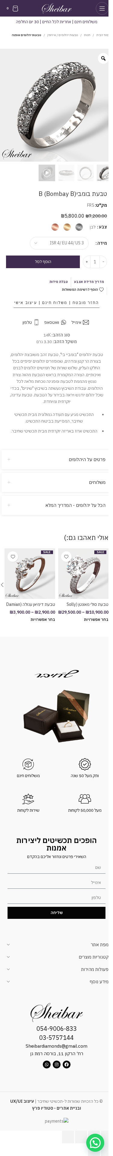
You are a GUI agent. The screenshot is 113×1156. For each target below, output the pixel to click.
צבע (103, 227)
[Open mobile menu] (102, 8)
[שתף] (81, 1137)
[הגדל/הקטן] (107, 1137)
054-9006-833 (56, 1028)
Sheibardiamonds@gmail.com (56, 1046)
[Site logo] (56, 8)
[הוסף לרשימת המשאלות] (66, 556)
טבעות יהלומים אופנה (26, 35)
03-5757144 (56, 1038)
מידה (102, 243)
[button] (95, 1143)
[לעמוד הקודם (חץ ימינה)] (107, 1149)
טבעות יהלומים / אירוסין (62, 35)
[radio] (79, 227)
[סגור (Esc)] (68, 1137)
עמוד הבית (103, 35)
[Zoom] (103, 58)
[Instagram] (56, 1064)
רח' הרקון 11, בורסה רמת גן (56, 1053)
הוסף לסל (43, 261)
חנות (87, 35)
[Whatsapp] (46, 1064)
